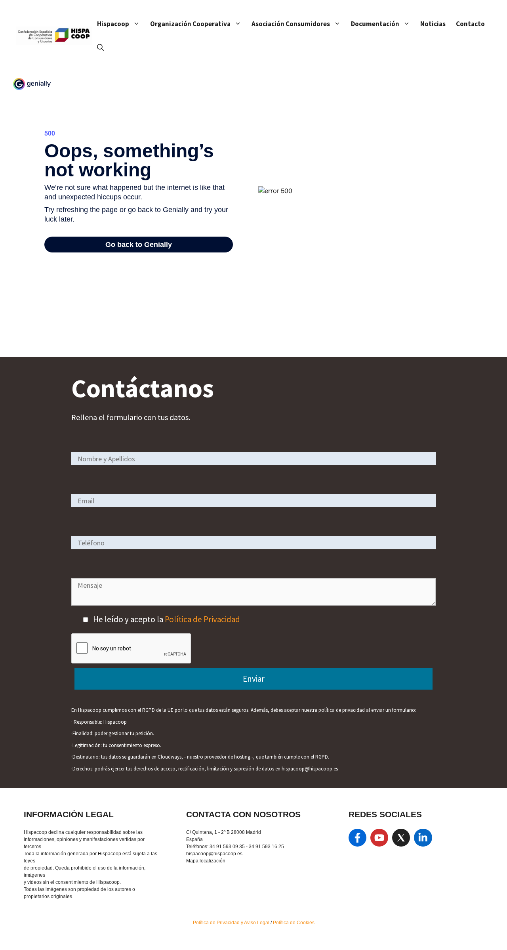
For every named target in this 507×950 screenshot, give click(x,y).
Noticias (433, 23)
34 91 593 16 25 (266, 846)
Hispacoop (113, 23)
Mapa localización (205, 861)
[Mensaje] (253, 602)
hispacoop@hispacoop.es (214, 853)
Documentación (375, 23)
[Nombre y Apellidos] (253, 458)
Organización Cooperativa (190, 23)
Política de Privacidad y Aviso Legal (232, 922)
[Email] (253, 500)
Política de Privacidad (202, 619)
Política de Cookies (293, 922)
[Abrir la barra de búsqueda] (100, 47)
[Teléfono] (253, 542)
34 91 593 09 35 (227, 846)
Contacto (470, 23)
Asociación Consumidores (291, 23)
